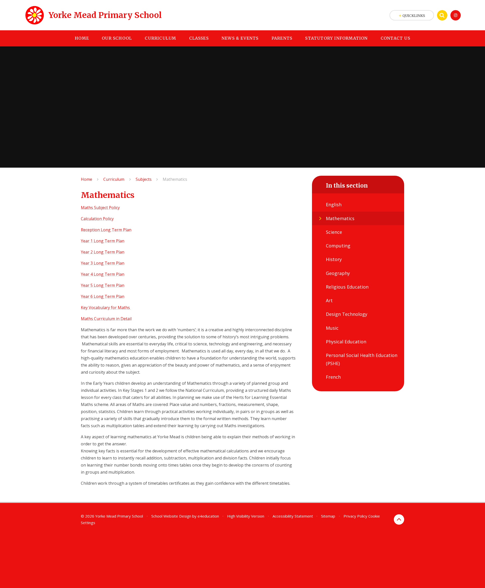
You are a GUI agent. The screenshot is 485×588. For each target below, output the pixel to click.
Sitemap (328, 516)
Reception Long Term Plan (106, 230)
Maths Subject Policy (100, 207)
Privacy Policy (355, 516)
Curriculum (113, 179)
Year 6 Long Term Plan (102, 296)
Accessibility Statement (293, 516)
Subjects (144, 179)
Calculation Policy (97, 218)
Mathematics (175, 179)
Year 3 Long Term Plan (102, 263)
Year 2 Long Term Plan (102, 252)
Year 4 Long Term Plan (102, 274)
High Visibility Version (245, 516)
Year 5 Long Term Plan (102, 285)
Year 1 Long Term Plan (102, 241)
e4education (208, 516)
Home (86, 179)
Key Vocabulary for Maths (105, 307)
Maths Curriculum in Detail (106, 318)
